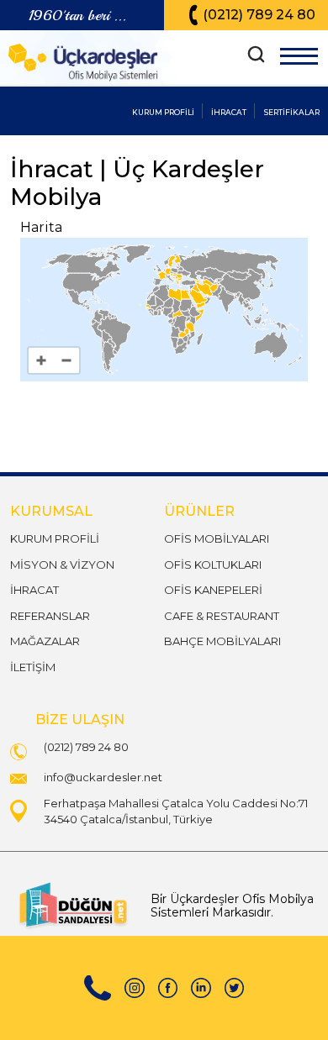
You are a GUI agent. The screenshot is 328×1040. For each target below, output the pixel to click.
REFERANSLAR (50, 615)
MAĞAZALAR (45, 641)
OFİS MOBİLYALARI (216, 538)
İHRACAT (34, 589)
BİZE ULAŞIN (79, 719)
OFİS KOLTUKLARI (213, 564)
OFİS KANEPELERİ (213, 589)
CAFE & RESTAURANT (221, 615)
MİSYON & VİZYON (62, 564)
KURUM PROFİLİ (54, 538)
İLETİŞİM (33, 667)
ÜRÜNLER (199, 511)
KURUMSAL (51, 511)
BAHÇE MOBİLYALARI (222, 641)
